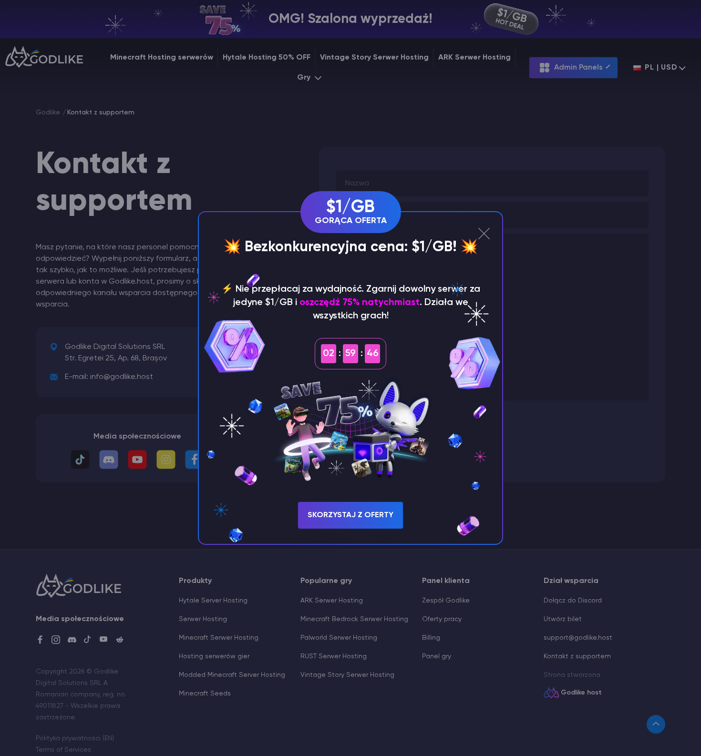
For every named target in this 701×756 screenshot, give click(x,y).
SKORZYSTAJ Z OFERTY (350, 515)
